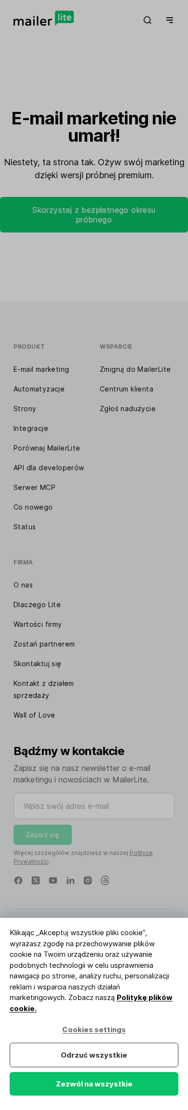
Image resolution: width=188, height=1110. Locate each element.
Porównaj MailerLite (47, 448)
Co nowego (33, 507)
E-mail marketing (41, 369)
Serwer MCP (34, 487)
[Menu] (168, 20)
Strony (24, 408)
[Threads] (105, 880)
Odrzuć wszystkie (94, 1055)
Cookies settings (94, 1029)
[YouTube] (53, 880)
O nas (23, 585)
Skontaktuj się (37, 663)
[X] (35, 880)
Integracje (30, 428)
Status (24, 527)
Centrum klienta (126, 389)
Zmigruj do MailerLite (135, 369)
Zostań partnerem (44, 644)
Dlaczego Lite (37, 604)
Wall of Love (34, 715)
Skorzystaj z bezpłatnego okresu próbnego (93, 214)
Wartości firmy (37, 624)
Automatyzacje (39, 389)
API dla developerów (48, 468)
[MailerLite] (43, 18)
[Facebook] (18, 880)
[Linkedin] (70, 880)
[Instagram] (88, 880)
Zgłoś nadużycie (128, 408)
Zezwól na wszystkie (94, 1083)
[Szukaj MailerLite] (147, 20)
